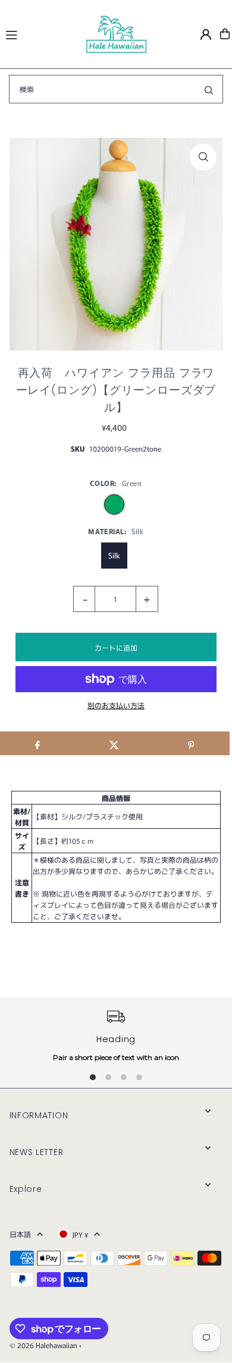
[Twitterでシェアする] (114, 743)
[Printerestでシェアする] (191, 743)
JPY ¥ (80, 1234)
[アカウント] (205, 34)
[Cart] (225, 34)
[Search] (209, 89)
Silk (114, 555)
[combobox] (116, 89)
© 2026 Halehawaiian (43, 1345)
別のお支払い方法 (116, 705)
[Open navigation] (40, 33)
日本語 (20, 1234)
